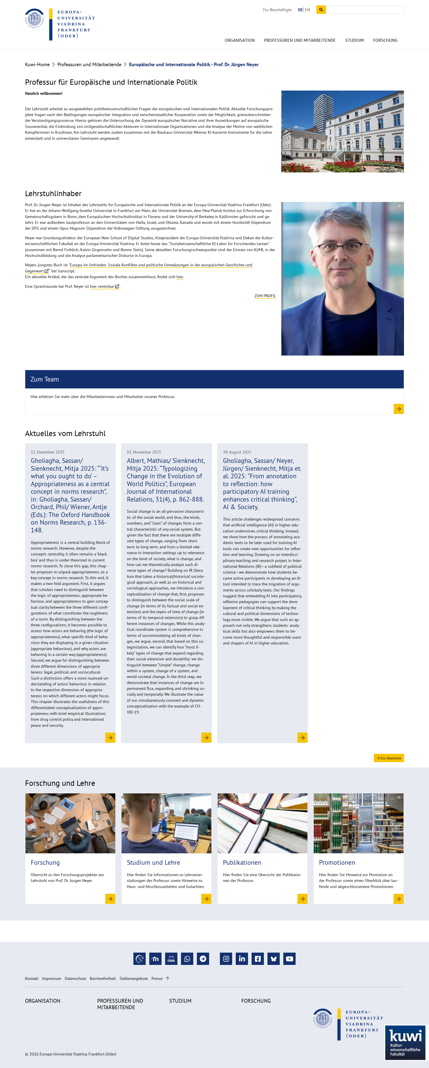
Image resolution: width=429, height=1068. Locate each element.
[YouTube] (289, 959)
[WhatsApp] (187, 959)
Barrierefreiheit (103, 978)
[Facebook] (258, 959)
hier (180, 276)
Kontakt (31, 978)
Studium (354, 40)
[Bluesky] (273, 959)
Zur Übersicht (390, 758)
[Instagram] (226, 959)
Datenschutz (75, 978)
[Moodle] (155, 959)
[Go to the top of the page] (167, 978)
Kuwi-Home (37, 64)
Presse (156, 978)
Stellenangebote (134, 978)
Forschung (385, 40)
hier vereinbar (102, 286)
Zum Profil (265, 295)
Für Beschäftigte (277, 9)
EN (307, 9)
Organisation (240, 40)
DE (300, 9)
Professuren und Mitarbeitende (300, 40)
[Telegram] (203, 959)
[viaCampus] (139, 959)
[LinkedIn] (242, 959)
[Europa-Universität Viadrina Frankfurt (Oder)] (60, 24)
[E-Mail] (171, 959)
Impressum (51, 978)
